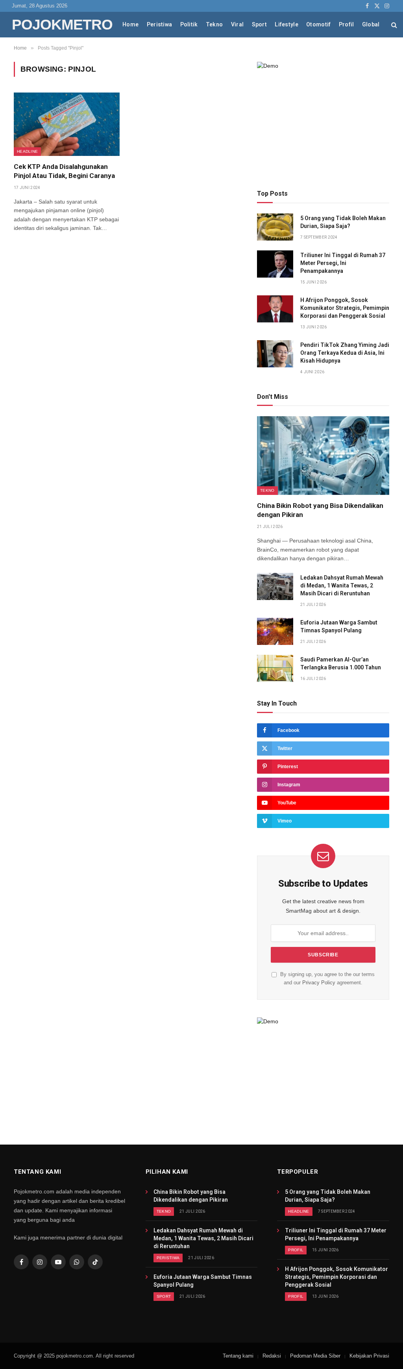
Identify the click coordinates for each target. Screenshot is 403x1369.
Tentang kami (238, 1356)
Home (130, 24)
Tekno (214, 24)
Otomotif (318, 24)
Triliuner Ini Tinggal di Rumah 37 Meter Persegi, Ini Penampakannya (342, 263)
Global (371, 24)
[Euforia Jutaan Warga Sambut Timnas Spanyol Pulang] (275, 631)
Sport (259, 24)
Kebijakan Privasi (369, 1356)
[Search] (394, 24)
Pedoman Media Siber (315, 1356)
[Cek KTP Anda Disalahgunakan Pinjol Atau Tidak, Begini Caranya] (67, 124)
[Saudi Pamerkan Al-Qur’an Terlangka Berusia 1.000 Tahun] (275, 668)
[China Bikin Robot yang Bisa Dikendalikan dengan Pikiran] (323, 455)
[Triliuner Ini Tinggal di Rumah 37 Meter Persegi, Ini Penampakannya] (275, 264)
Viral (237, 24)
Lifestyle (286, 24)
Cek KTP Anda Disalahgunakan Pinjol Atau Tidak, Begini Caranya (64, 171)
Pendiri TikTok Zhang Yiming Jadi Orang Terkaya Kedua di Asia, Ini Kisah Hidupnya (344, 353)
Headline (27, 151)
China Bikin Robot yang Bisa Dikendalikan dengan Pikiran (320, 510)
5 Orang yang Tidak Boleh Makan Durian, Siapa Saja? (343, 222)
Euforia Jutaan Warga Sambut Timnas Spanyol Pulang (338, 626)
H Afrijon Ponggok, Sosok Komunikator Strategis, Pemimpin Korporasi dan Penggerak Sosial (344, 308)
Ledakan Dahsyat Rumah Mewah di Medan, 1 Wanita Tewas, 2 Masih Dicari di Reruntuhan (341, 585)
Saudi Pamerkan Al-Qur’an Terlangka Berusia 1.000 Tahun (340, 663)
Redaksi (272, 1356)
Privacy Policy (318, 983)
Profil (346, 24)
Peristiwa (159, 24)
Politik (189, 24)
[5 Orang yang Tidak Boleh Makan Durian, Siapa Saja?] (275, 227)
